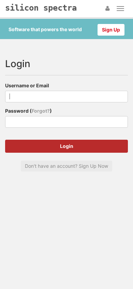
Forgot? (41, 111)
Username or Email (27, 85)
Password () (28, 111)
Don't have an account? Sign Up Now (66, 166)
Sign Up (111, 30)
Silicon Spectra (41, 8)
